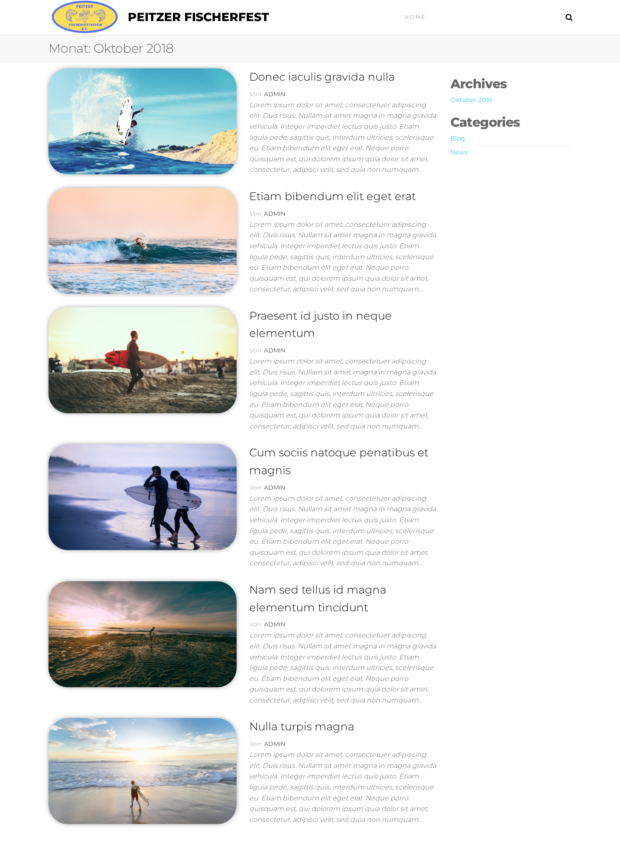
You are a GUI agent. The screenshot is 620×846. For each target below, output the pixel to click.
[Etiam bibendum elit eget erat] (143, 240)
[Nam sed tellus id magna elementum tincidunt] (143, 633)
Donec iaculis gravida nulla (322, 77)
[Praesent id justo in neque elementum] (143, 359)
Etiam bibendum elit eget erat (332, 196)
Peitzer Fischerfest (198, 17)
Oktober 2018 (471, 100)
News (459, 152)
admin (274, 94)
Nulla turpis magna (301, 726)
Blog (457, 138)
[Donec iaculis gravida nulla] (143, 121)
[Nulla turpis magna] (143, 770)
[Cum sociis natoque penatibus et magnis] (143, 496)
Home (415, 17)
